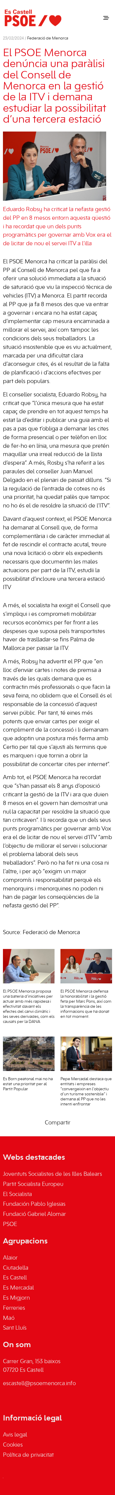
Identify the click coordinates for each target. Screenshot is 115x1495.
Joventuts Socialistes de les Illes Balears (52, 1174)
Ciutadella (15, 1268)
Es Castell (15, 1278)
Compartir (57, 1123)
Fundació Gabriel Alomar (34, 1214)
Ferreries (14, 1308)
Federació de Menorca (47, 38)
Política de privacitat (28, 1455)
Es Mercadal (18, 1288)
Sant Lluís (15, 1328)
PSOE (10, 1224)
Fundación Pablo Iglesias (34, 1204)
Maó (8, 1318)
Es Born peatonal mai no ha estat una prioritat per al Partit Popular (28, 1084)
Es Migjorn (16, 1298)
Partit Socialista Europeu (33, 1184)
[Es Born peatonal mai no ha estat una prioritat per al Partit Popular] (29, 1054)
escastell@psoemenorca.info (39, 1383)
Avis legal (15, 1435)
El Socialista (17, 1194)
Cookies (13, 1445)
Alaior (10, 1258)
